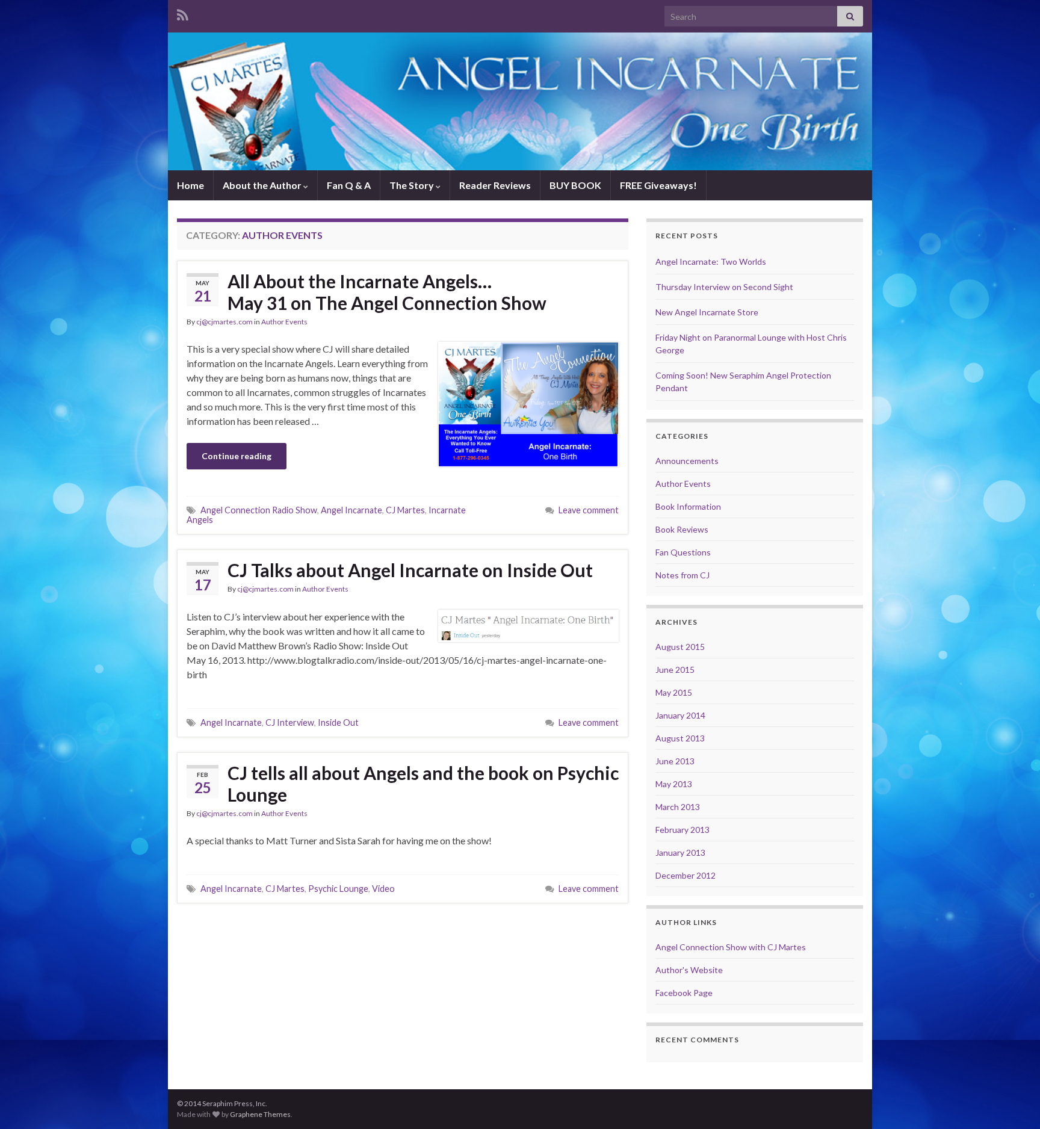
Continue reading (236, 456)
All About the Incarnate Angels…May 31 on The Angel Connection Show (387, 292)
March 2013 (677, 807)
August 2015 (680, 647)
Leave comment (589, 510)
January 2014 (680, 715)
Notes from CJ (682, 575)
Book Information (688, 506)
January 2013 (680, 852)
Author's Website (689, 970)
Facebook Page (684, 993)
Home (190, 185)
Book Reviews (681, 529)
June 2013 (675, 761)
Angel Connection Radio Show (258, 510)
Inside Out (338, 722)
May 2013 (673, 784)
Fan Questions (683, 552)
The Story (412, 185)
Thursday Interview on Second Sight (724, 287)
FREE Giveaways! (658, 185)
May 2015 (673, 692)
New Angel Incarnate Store (706, 312)
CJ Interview (289, 722)
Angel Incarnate (351, 510)
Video (383, 888)
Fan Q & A (349, 185)
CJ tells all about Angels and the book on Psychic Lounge (423, 783)
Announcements (687, 461)
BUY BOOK (575, 185)
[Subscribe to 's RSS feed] (182, 13)
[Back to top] (1013, 1102)
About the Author (263, 185)
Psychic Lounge (338, 888)
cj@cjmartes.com (224, 321)
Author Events (284, 321)
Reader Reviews (495, 185)
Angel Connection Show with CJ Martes (730, 947)
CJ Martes (405, 510)
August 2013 (680, 738)
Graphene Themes (260, 1114)
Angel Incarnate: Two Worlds (710, 261)
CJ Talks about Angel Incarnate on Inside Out (410, 570)
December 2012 (685, 875)
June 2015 (675, 669)
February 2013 (682, 829)
